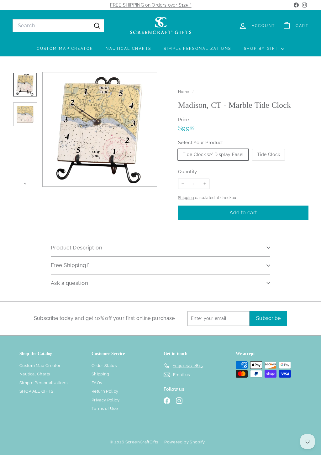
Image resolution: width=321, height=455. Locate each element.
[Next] (25, 182)
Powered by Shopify (184, 442)
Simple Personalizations (197, 48)
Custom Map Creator (65, 48)
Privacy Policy (105, 400)
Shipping (186, 198)
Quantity (187, 172)
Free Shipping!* (70, 265)
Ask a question (69, 283)
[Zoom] (100, 129)
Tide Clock (268, 154)
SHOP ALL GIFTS (36, 391)
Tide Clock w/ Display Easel (213, 154)
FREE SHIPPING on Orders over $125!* (150, 5)
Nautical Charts (128, 48)
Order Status (104, 365)
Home (184, 92)
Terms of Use (105, 408)
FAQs (97, 382)
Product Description (76, 247)
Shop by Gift (262, 48)
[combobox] (58, 25)
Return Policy (105, 391)
